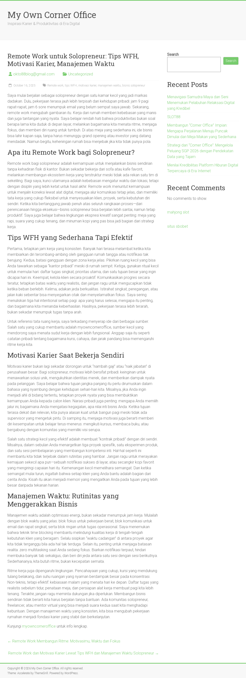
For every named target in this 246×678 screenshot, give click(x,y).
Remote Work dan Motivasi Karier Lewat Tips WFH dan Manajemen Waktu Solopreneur (83, 653)
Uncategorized (80, 74)
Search (173, 54)
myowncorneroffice (39, 626)
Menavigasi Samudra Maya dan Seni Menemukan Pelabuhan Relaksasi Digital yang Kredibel (200, 103)
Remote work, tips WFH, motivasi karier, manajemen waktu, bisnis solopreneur (96, 85)
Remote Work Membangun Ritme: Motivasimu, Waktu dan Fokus (63, 641)
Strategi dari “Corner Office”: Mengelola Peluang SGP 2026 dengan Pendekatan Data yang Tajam (200, 151)
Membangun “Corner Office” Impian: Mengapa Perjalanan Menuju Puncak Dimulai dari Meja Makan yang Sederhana (201, 131)
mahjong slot (178, 212)
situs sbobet (177, 226)
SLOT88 (173, 117)
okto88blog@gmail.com (34, 74)
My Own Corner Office (51, 14)
